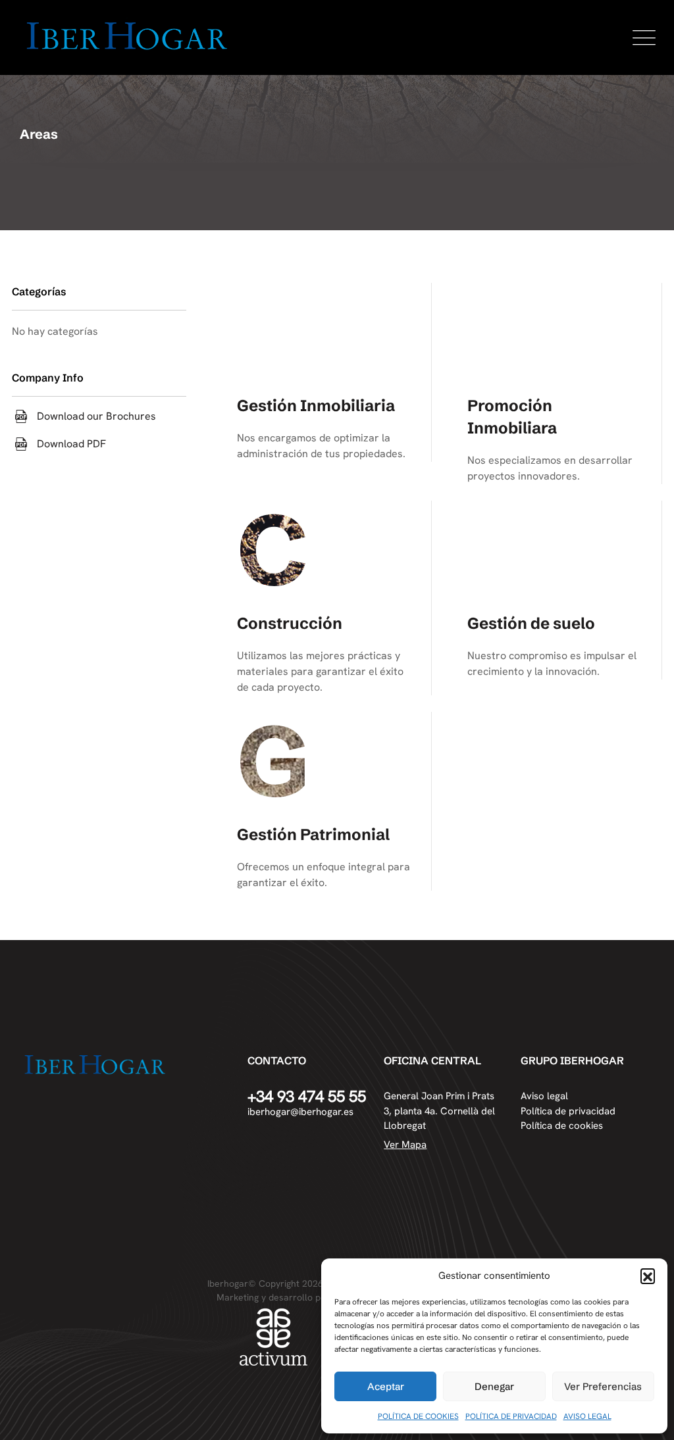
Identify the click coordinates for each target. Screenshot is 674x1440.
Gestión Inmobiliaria (316, 405)
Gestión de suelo (531, 623)
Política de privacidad (568, 1111)
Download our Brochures (96, 416)
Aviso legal (544, 1096)
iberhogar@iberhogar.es (300, 1111)
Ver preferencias (603, 1386)
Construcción (289, 623)
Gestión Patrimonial (313, 834)
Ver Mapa (405, 1144)
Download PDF (71, 444)
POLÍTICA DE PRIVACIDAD (511, 1416)
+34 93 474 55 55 (306, 1096)
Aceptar (385, 1386)
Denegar (494, 1386)
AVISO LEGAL (587, 1416)
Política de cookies (562, 1125)
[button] (647, 1275)
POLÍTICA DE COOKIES (418, 1416)
